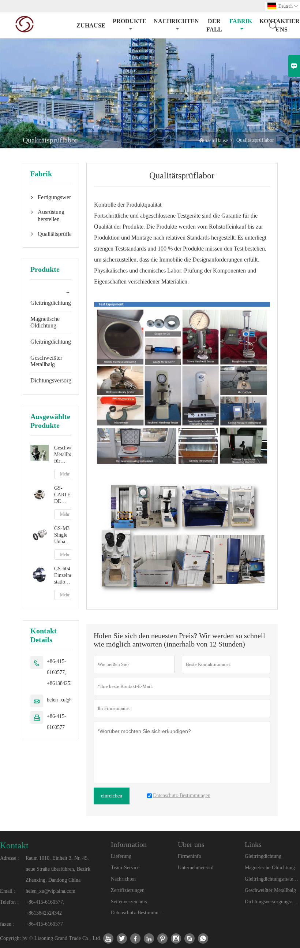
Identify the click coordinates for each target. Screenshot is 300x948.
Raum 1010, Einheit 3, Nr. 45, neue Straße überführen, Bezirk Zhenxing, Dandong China (58, 869)
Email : (7, 891)
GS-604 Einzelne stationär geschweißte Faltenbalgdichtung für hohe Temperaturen (62, 575)
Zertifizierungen (128, 890)
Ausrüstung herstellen (51, 215)
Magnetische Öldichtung (45, 322)
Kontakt (14, 845)
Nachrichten (176, 21)
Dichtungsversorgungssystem (64, 380)
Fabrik (240, 21)
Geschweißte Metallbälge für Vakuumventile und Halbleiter (62, 454)
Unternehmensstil (196, 867)
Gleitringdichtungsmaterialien (64, 341)
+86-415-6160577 (56, 722)
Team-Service (125, 867)
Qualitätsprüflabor (51, 234)
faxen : (7, 924)
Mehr (65, 474)
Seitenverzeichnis (129, 901)
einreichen (111, 796)
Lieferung (121, 856)
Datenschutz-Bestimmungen (138, 912)
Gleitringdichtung (50, 303)
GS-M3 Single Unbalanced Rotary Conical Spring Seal (62, 535)
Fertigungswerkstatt (51, 197)
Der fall (214, 25)
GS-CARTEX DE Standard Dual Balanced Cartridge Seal (62, 495)
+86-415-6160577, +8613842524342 (65, 672)
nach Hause (216, 140)
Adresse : (9, 858)
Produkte (129, 21)
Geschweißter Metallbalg (46, 361)
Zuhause (90, 25)
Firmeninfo (189, 856)
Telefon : (9, 902)
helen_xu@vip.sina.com (50, 891)
